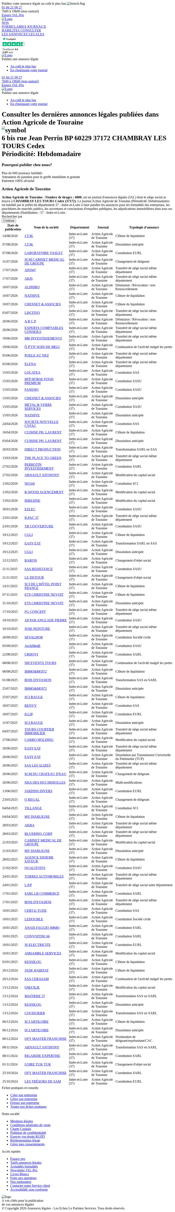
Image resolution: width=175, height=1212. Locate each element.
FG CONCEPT (35, 611)
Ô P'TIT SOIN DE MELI (42, 347)
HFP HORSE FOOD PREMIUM (39, 381)
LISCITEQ (32, 313)
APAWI (30, 270)
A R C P (30, 321)
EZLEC (30, 509)
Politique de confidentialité (28, 1132)
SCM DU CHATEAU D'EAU (45, 774)
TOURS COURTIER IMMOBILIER (39, 731)
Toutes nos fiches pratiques (28, 1106)
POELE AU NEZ (37, 355)
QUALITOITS (35, 868)
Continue (8, 220)
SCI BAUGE (34, 697)
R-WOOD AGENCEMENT (44, 492)
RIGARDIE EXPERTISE (42, 1056)
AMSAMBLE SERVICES (43, 953)
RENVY (31, 705)
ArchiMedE (33, 646)
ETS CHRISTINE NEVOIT (44, 594)
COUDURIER (35, 1013)
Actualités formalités (24, 1166)
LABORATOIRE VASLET (44, 253)
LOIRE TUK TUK (38, 1064)
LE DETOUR (34, 577)
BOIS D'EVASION (38, 680)
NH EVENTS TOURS (40, 663)
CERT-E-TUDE (36, 910)
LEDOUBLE (34, 919)
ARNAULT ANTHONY (42, 475)
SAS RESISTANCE (39, 569)
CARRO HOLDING (39, 740)
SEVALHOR (34, 637)
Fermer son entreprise (24, 1103)
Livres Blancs (19, 1174)
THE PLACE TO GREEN (43, 458)
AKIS (29, 278)
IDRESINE (32, 500)
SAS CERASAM (37, 979)
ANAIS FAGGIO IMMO (42, 927)
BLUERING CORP (38, 834)
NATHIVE (32, 295)
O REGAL (32, 799)
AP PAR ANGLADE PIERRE (46, 620)
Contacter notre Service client (30, 1185)
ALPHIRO (32, 287)
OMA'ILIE (32, 987)
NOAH (30, 483)
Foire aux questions (23, 1178)
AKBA (30, 825)
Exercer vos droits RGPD (27, 1136)
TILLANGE (33, 808)
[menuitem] (91, 66)
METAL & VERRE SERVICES (38, 406)
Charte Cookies (20, 1129)
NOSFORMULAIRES (14, 24)
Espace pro (17, 1159)
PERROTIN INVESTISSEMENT (39, 466)
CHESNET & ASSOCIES (43, 304)
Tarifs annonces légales (25, 1162)
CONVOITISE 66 (37, 936)
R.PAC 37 (32, 518)
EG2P (29, 714)
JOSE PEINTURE (37, 629)
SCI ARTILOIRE (37, 1021)
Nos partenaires (20, 1182)
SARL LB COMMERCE (42, 893)
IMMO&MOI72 (36, 671)
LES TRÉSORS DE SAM (43, 1081)
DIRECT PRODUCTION (43, 449)
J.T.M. (29, 236)
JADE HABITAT (37, 970)
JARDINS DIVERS (38, 791)
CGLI (29, 535)
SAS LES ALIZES (38, 765)
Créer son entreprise (23, 1095)
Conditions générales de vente (30, 1125)
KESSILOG (33, 962)
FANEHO (32, 389)
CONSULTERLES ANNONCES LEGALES (23, 32)
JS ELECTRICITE (38, 945)
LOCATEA (33, 372)
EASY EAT (33, 543)
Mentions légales (21, 1121)
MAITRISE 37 (35, 996)
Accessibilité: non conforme (29, 1189)
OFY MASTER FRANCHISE (46, 1039)
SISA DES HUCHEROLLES (45, 782)
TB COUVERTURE (39, 526)
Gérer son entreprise (23, 1099)
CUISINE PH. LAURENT (43, 432)
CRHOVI (31, 654)
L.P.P (28, 885)
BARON (31, 560)
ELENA (30, 364)
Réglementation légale (25, 1140)
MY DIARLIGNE (37, 816)
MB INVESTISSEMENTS (43, 338)
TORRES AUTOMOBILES (44, 876)
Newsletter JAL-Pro (23, 1170)
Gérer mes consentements (27, 1144)
